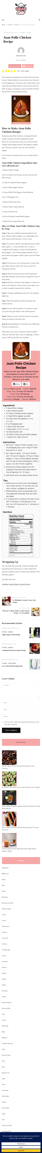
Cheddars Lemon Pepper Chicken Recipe (16, 584)
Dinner (4, 979)
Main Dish (5, 1026)
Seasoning (5, 1090)
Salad (3, 1078)
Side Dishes (12, 663)
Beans (4, 879)
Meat (3, 1032)
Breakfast (5, 897)
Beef (3, 885)
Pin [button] (27, 384)
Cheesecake (5, 926)
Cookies (4, 944)
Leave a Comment (21, 60)
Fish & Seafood (6, 1002)
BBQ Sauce (5, 873)
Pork (3, 1067)
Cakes (4, 914)
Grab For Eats (21, 55)
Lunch (29, 32)
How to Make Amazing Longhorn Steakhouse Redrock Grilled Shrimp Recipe (21, 807)
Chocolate (5, 938)
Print (17, 384)
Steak (3, 1114)
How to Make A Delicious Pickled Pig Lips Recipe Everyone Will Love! (20, 829)
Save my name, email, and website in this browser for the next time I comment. (21, 723)
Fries (3, 1014)
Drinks (10, 632)
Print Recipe (29, 66)
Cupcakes (5, 961)
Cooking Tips (6, 950)
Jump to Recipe (16, 66)
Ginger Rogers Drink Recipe (11, 634)
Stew (3, 1119)
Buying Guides (6, 909)
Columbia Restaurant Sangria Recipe (14, 650)
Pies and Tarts (6, 1055)
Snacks (4, 1102)
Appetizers (5, 868)
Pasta (3, 1049)
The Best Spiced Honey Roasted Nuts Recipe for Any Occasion (18, 767)
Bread (4, 891)
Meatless (4, 1037)
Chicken (4, 932)
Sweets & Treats (7, 1125)
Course (22, 32)
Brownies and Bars (7, 903)
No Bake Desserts (7, 1043)
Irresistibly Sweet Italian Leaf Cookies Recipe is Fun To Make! (21, 787)
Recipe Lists (5, 1073)
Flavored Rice (6, 1008)
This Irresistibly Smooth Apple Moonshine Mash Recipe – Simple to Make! (19, 850)
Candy (4, 920)
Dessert (4, 967)
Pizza (3, 1061)
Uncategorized (6, 1131)
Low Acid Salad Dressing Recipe (12, 666)
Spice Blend (5, 1108)
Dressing (4, 991)
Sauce (4, 1084)
